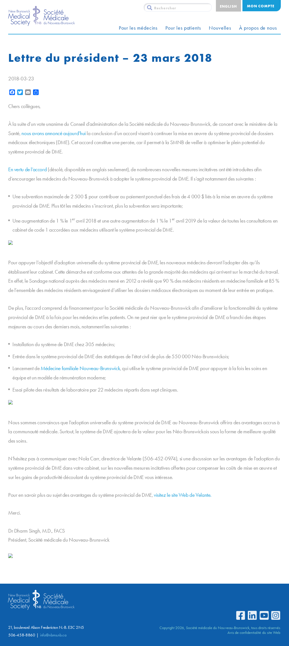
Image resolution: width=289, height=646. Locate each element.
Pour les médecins (138, 28)
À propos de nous (258, 28)
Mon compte (260, 6)
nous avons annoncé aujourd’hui (53, 133)
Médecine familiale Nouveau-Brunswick (80, 368)
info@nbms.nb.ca (53, 635)
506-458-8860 (21, 635)
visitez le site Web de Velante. (182, 495)
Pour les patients (183, 28)
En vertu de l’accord (27, 169)
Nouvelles (220, 28)
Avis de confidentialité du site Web (253, 632)
